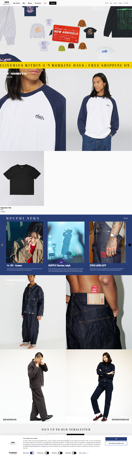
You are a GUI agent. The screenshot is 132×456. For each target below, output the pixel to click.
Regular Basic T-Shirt (6, 208)
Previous (2, 245)
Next (130, 245)
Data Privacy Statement (31, 446)
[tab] (58, 3)
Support (120, 3)
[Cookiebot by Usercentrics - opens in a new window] (13, 453)
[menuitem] (16, 3)
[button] (126, 3)
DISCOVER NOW (10, 283)
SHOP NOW (9, 77)
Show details (82, 453)
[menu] (35, 3)
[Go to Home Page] (6, 3)
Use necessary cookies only (116, 443)
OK (116, 439)
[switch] (47, 453)
